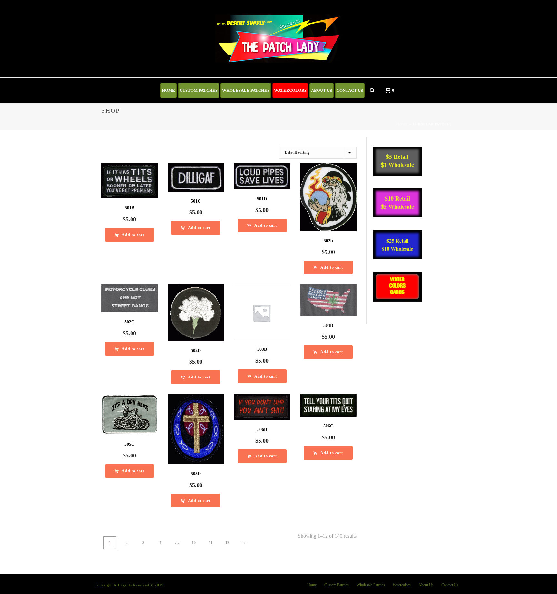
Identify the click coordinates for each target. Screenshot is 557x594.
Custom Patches (199, 90)
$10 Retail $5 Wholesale (397, 202)
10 (194, 543)
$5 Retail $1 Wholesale (397, 160)
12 (227, 543)
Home (168, 90)
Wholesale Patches (245, 90)
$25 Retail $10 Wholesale (397, 244)
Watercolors (290, 90)
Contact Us (350, 90)
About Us (321, 90)
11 (210, 543)
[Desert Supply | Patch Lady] (278, 38)
